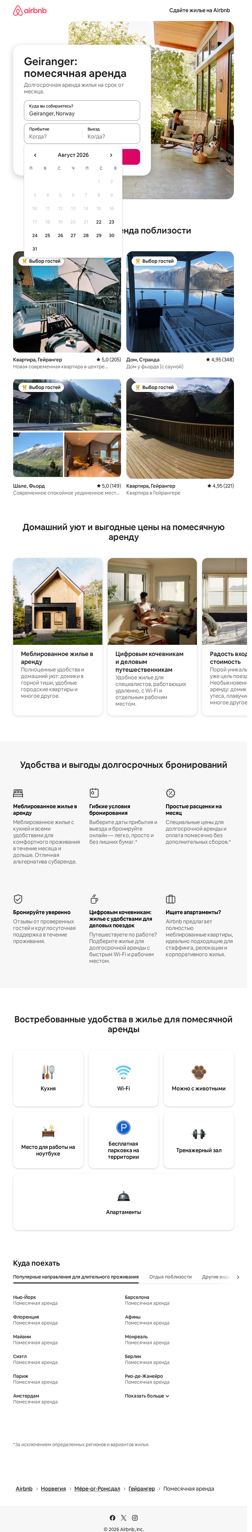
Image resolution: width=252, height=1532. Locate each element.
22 (98, 222)
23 (111, 222)
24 (34, 235)
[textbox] (53, 136)
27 (73, 235)
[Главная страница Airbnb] (30, 10)
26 (60, 235)
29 (98, 235)
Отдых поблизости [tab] (170, 1277)
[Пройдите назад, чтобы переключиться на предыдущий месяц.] (35, 155)
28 (86, 235)
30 (112, 235)
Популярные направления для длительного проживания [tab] (76, 1277)
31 (34, 249)
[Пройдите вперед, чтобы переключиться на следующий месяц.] (111, 155)
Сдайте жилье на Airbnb (199, 10)
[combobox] (82, 113)
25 (47, 235)
